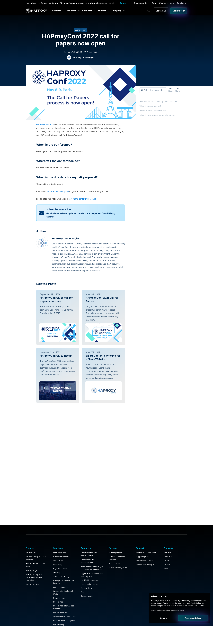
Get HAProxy (178, 10)
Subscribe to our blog (154, 90)
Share (177, 91)
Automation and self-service (64, 616)
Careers (167, 564)
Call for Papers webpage (57, 191)
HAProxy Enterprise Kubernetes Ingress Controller (34, 577)
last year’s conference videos (82, 198)
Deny (162, 618)
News (166, 568)
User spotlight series (89, 584)
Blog (154, 3)
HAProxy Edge (31, 570)
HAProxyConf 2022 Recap (56, 355)
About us (167, 553)
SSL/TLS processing (61, 576)
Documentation (140, 3)
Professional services (144, 560)
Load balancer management (65, 620)
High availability (60, 568)
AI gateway (57, 564)
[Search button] (148, 10)
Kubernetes (58, 602)
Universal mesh (59, 598)
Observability (58, 624)
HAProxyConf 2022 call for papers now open (158, 101)
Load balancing (59, 553)
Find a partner (114, 563)
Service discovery (60, 613)
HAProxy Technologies (83, 57)
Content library (87, 588)
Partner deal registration (118, 567)
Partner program (115, 553)
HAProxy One (31, 553)
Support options (142, 557)
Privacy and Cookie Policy (160, 610)
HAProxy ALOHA (32, 584)
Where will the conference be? (58, 161)
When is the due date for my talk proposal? (67, 177)
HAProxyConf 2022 (45, 124)
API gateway (58, 560)
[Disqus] (80, 434)
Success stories (87, 596)
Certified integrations (89, 580)
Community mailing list (145, 564)
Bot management (60, 587)
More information (177, 610)
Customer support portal (146, 553)
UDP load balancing (61, 557)
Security (56, 572)
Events (166, 560)
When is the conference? (54, 144)
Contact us (125, 3)
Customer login (166, 3)
